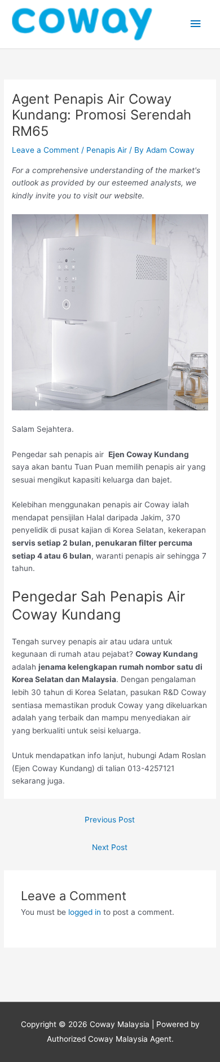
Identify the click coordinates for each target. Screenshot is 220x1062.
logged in (84, 912)
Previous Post (110, 819)
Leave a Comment (45, 149)
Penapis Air (106, 149)
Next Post (109, 847)
